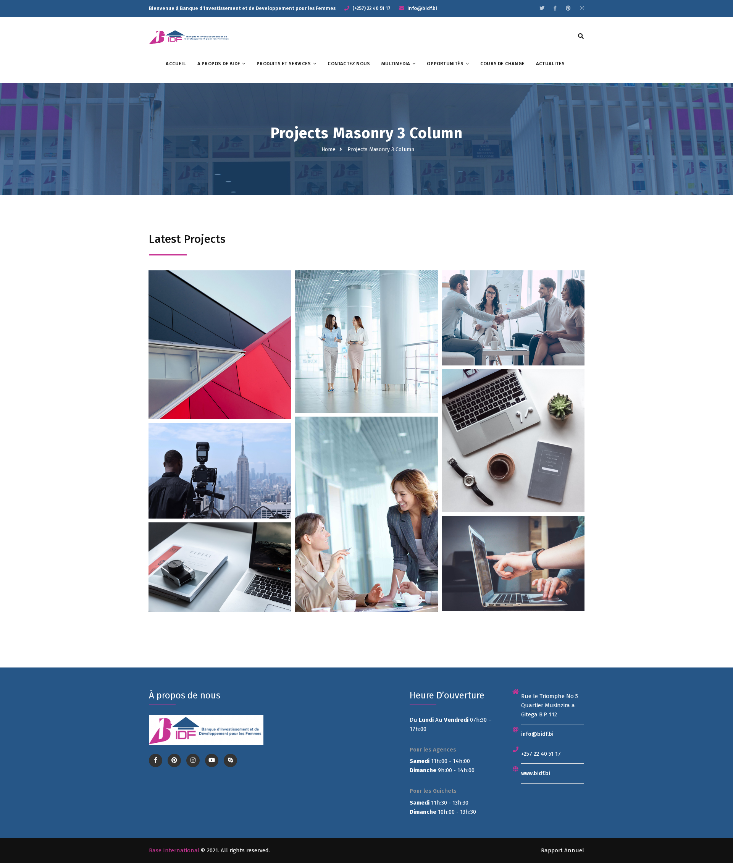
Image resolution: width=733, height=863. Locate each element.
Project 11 (219, 584)
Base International (174, 850)
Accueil (176, 63)
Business (203, 347)
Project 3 (513, 335)
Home (328, 149)
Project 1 (219, 367)
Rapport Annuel (562, 850)
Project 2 (366, 363)
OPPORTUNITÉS (445, 63)
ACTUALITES (550, 63)
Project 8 (220, 488)
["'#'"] (155, 760)
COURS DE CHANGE (502, 63)
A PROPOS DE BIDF (218, 63)
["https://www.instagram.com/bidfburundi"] (582, 8)
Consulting (233, 347)
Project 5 (513, 462)
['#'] (211, 760)
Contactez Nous (349, 63)
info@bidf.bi (537, 734)
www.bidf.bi (535, 773)
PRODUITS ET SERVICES (284, 63)
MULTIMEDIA (395, 63)
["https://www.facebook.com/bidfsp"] (555, 8)
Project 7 (366, 541)
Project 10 (513, 580)
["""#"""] (541, 8)
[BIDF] (189, 36)
